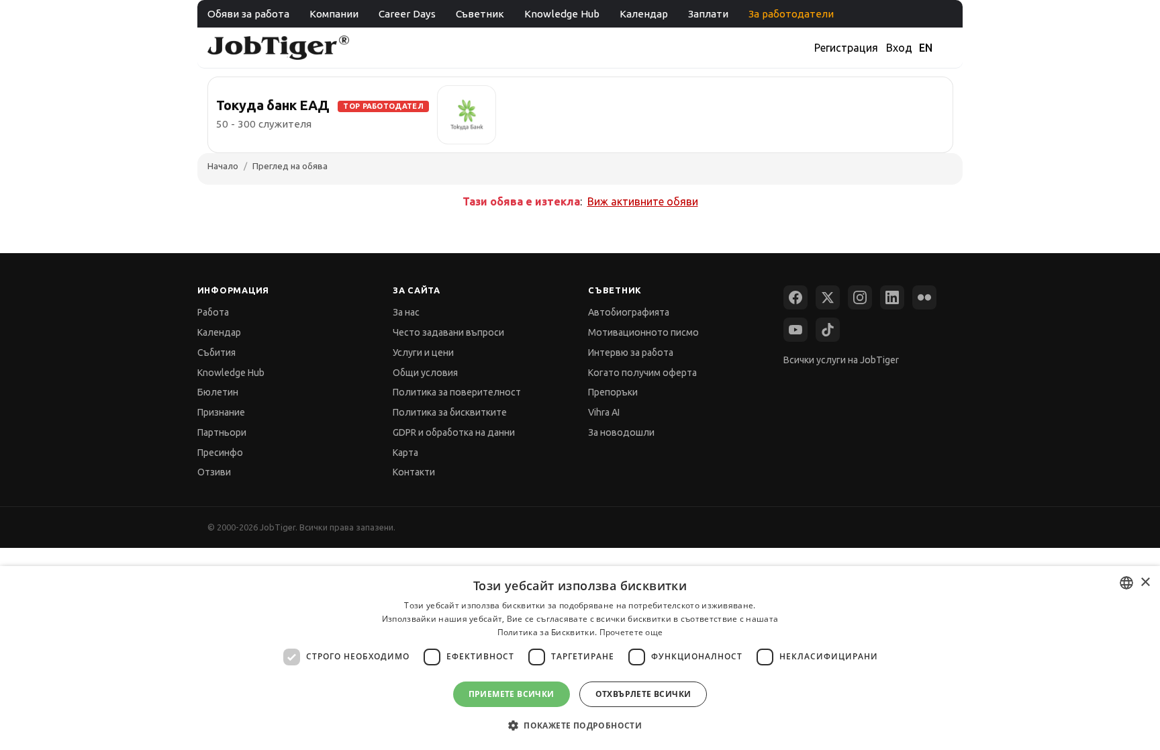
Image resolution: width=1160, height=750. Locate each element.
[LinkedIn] (892, 297)
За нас (406, 312)
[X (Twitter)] (828, 297)
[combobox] (1126, 583)
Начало (222, 165)
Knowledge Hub (561, 13)
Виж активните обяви (642, 201)
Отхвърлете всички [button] (643, 694)
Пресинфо (220, 452)
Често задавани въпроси (448, 332)
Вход (899, 48)
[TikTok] (828, 330)
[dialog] (580, 658)
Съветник (480, 13)
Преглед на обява (290, 165)
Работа (213, 312)
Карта (405, 452)
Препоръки (613, 392)
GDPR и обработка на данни (454, 432)
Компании (333, 13)
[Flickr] (924, 297)
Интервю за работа (630, 352)
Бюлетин (217, 392)
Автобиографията (628, 312)
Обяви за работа (248, 13)
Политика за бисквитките (450, 412)
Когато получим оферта (642, 372)
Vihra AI (604, 412)
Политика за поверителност (457, 392)
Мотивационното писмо (643, 332)
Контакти (414, 472)
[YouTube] (795, 330)
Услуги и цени (423, 352)
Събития (216, 352)
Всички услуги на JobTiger (841, 360)
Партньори (221, 432)
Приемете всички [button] (511, 694)
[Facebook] (795, 297)
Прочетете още (631, 632)
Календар (644, 13)
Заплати (708, 13)
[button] (580, 725)
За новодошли (621, 432)
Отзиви (214, 472)
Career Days (407, 13)
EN (925, 48)
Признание (221, 412)
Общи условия (425, 372)
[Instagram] (860, 297)
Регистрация (846, 48)
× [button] (1145, 582)
